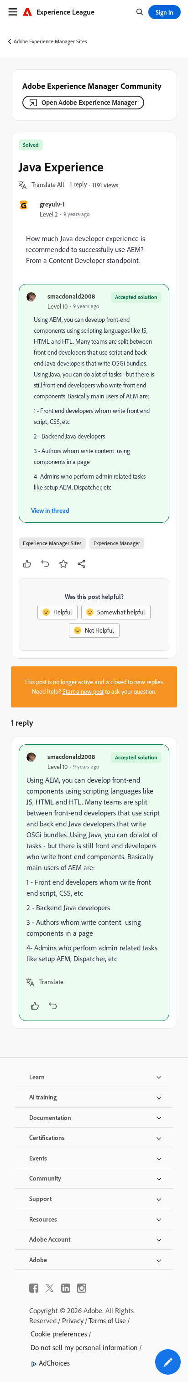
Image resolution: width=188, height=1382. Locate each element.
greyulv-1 (52, 204)
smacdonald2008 (71, 296)
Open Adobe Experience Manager (89, 102)
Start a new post (83, 691)
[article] (94, 882)
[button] (47, 185)
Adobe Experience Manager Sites (50, 41)
